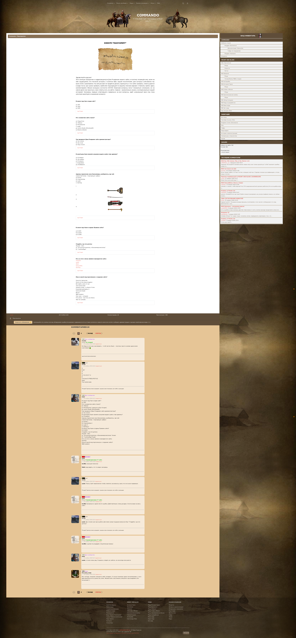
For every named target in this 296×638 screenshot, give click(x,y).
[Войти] (187, 3)
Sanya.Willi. (79, 265)
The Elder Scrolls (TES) (228, 120)
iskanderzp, (224, 214)
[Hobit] (75, 394)
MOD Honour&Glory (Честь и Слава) (232, 182)
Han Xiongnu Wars (226, 110)
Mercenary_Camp (86, 572)
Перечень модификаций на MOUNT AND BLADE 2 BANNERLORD (241, 176)
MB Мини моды (225, 105)
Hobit (83, 396)
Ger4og (78, 267)
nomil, (223, 178)
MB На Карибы (225, 81)
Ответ (81, 111)
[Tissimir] (75, 338)
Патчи (226, 70)
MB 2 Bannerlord (226, 62)
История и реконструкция (229, 133)
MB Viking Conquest (227, 100)
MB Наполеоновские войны (229, 94)
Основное (110, 3)
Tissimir (84, 340)
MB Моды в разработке (228, 102)
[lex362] (75, 362)
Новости (227, 68)
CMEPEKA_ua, (225, 162)
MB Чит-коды (225, 108)
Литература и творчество (229, 136)
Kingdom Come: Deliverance (229, 122)
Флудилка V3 (225, 212)
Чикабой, (224, 192)
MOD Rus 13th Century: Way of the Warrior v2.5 (235, 161)
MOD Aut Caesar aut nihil (228, 168)
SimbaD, (223, 220)
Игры (152, 3)
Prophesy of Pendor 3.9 (228, 190)
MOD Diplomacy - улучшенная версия (232, 206)
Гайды (223, 128)
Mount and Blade (121, 3)
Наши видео (224, 130)
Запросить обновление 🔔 (23, 322)
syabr (77, 262)
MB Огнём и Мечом (227, 89)
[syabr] (75, 456)
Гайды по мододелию (234, 50)
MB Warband (225, 73)
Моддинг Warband (230, 53)
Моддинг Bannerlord (231, 45)
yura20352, (224, 208)
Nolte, (223, 200)
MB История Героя (227, 84)
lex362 (83, 364)
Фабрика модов (226, 43)
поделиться (98, 343)
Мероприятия (21, 36)
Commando (12, 36)
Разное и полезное (142, 3)
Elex (222, 125)
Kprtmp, (223, 170)
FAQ (158, 3)
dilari (77, 264)
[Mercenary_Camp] (75, 570)
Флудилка (224, 56)
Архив (223, 138)
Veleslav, (223, 184)
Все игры (224, 117)
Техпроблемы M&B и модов (233, 78)
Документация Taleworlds (235, 48)
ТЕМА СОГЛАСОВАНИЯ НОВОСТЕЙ (232, 198)
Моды (131, 3)
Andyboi (78, 260)
